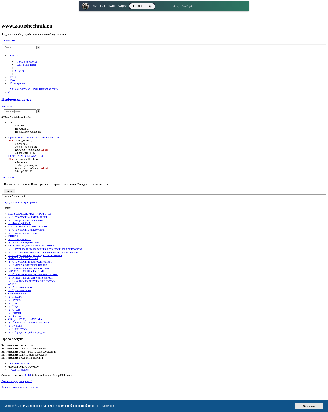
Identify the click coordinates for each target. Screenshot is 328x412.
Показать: (10, 184)
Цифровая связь (16, 99)
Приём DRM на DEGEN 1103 (25, 155)
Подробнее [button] (107, 405)
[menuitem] (26, 61)
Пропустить (8, 40)
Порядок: (83, 184)
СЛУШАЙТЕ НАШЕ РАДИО (109, 6)
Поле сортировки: (42, 184)
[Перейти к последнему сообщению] (50, 149)
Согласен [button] (309, 405)
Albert (11, 140)
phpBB (28, 375)
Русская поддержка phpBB (16, 381)
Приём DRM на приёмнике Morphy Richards (34, 137)
